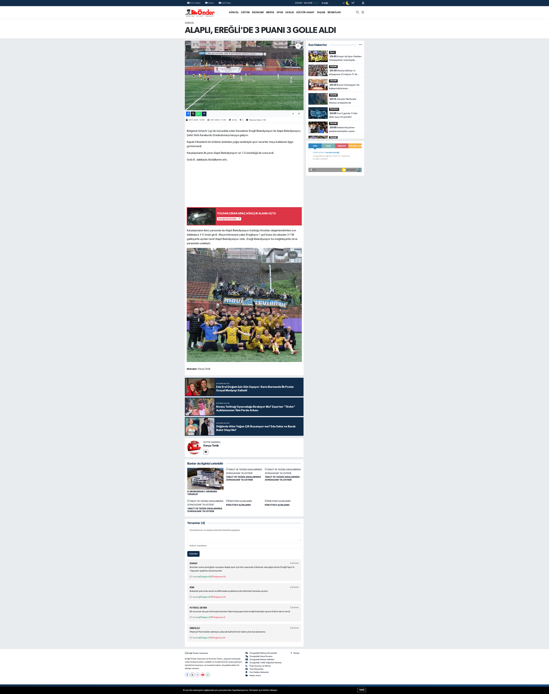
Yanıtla (195, 577)
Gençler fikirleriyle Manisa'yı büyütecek (342, 101)
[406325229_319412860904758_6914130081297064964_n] (244, 304)
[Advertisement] (244, 184)
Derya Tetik (211, 445)
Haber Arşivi (255, 675)
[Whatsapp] (207, 674)
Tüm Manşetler (256, 669)
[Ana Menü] (362, 12)
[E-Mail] (205, 452)
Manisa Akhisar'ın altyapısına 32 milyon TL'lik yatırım (343, 72)
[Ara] (357, 12)
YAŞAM (321, 12)
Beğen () (206, 577)
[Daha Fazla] (204, 114)
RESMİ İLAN (334, 12)
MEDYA (270, 12)
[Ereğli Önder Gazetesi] (200, 12)
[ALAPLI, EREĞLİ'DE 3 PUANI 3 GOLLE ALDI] (244, 75)
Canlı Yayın (226, 3)
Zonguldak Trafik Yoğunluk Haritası (265, 663)
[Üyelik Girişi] (362, 3)
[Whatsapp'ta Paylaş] (198, 114)
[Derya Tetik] (194, 447)
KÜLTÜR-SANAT (305, 12)
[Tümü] (360, 45)
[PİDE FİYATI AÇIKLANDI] (239, 501)
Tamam (361, 690)
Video (211, 3)
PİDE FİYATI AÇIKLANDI (238, 505)
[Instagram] (197, 674)
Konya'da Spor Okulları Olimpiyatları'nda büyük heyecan (345, 58)
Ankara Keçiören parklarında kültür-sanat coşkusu (342, 129)
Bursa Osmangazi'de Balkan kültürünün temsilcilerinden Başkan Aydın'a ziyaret (344, 87)
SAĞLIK (289, 12)
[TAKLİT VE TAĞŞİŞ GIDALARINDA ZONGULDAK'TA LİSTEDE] (244, 471)
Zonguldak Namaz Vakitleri (261, 659)
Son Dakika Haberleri (259, 672)
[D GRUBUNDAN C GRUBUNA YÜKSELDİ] (205, 478)
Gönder (193, 554)
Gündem (334, 109)
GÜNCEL (234, 12)
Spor (332, 52)
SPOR (280, 12)
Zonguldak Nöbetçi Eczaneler (263, 653)
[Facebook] (187, 674)
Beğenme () (219, 577)
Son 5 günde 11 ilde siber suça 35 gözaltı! (343, 115)
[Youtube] (202, 674)
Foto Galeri (195, 3)
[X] (192, 674)
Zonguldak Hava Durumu (260, 656)
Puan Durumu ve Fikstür (260, 666)
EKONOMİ (258, 12)
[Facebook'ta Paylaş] (188, 114)
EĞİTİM (245, 12)
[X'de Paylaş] (193, 114)
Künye (296, 653)
